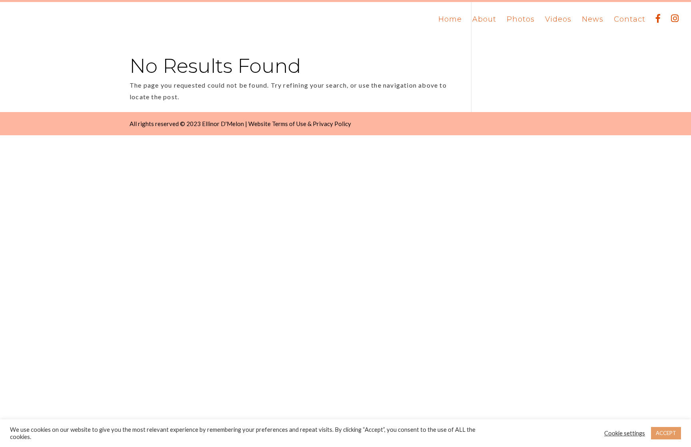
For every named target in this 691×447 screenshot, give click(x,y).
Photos (521, 20)
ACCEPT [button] (666, 433)
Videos (558, 20)
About (484, 20)
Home (450, 20)
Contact (629, 20)
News (592, 20)
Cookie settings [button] (624, 433)
